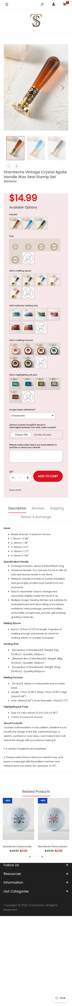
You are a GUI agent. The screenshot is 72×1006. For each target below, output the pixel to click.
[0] (64, 4)
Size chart (15, 490)
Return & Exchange (36, 517)
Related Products (36, 791)
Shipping (57, 508)
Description (17, 508)
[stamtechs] (36, 21)
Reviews (38, 508)
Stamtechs (10, 181)
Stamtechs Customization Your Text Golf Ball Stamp (33, 846)
